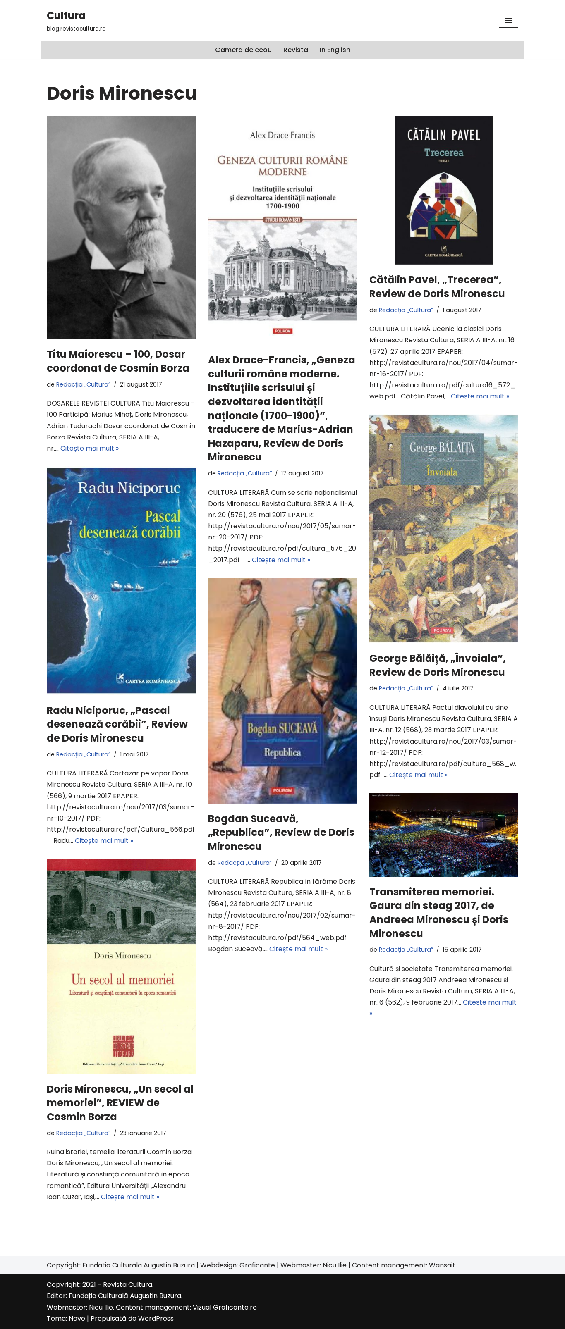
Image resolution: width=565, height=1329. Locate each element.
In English (335, 50)
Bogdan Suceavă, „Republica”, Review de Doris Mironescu (281, 832)
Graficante (257, 1265)
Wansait (442, 1265)
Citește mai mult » (89, 448)
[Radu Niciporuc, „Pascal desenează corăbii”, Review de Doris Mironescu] (121, 580)
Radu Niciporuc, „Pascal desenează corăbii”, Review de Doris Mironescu (117, 724)
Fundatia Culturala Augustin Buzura (138, 1265)
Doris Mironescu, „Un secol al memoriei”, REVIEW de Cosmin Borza (120, 1103)
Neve (77, 1318)
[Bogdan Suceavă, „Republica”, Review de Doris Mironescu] (282, 691)
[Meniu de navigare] (508, 21)
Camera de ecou (243, 50)
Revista (295, 50)
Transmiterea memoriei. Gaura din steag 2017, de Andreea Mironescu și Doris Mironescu (438, 912)
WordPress (156, 1318)
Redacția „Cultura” (83, 384)
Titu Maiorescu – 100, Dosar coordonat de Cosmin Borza (118, 361)
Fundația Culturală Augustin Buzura (125, 1295)
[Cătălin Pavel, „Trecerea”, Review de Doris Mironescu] (443, 190)
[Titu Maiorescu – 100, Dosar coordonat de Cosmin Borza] (121, 227)
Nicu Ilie (335, 1265)
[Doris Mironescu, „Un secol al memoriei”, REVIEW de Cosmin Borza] (121, 966)
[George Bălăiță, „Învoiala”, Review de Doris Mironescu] (443, 528)
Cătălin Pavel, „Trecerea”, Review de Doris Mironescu (437, 287)
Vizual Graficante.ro (225, 1307)
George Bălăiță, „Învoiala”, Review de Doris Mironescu (437, 665)
